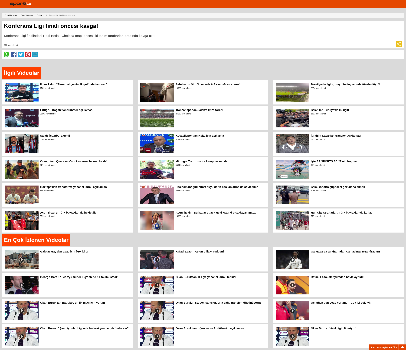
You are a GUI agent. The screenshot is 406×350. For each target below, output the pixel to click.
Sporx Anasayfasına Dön (383, 347)
